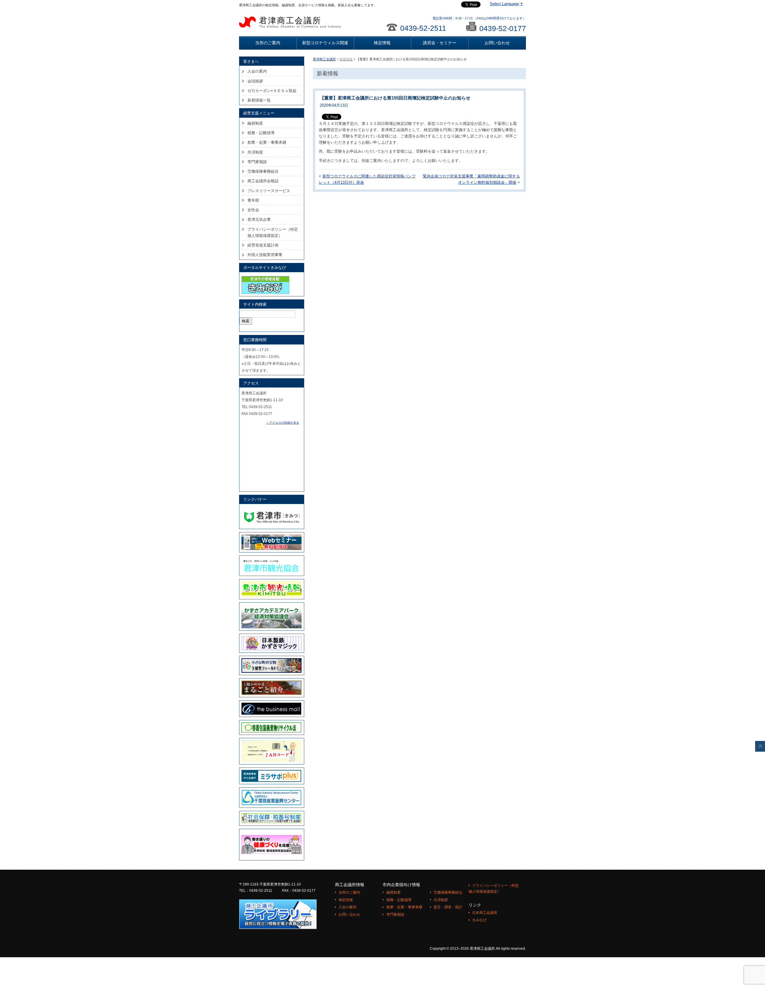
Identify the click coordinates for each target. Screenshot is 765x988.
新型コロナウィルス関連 (325, 42)
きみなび (479, 920)
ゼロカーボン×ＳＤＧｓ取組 (271, 90)
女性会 (253, 210)
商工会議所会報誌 (263, 181)
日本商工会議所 (484, 913)
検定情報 (382, 42)
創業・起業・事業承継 (266, 142)
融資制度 (255, 123)
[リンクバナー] (271, 509)
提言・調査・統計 (448, 907)
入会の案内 (257, 71)
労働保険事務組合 (263, 171)
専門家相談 (257, 162)
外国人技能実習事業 (264, 254)
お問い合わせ (497, 42)
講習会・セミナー (439, 42)
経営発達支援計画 (263, 245)
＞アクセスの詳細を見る (282, 422)
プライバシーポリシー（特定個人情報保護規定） (272, 232)
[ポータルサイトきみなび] (265, 277)
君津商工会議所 (300, 22)
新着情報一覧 (259, 100)
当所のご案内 (267, 42)
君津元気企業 (259, 219)
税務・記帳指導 (261, 133)
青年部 (253, 200)
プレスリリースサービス (268, 191)
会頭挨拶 (255, 81)
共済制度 (255, 152)
